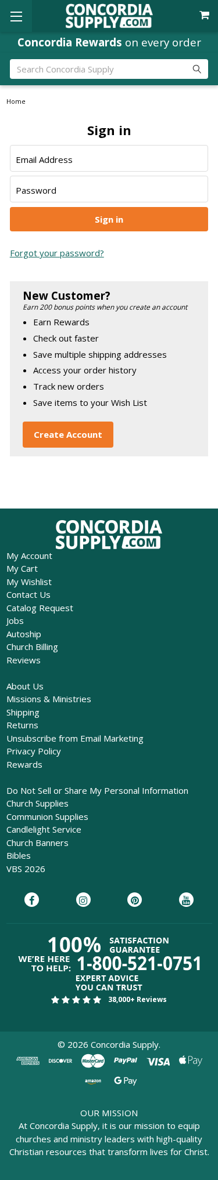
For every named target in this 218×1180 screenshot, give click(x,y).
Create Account (68, 434)
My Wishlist (29, 581)
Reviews (23, 660)
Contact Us (28, 594)
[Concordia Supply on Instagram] (83, 900)
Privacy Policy (33, 751)
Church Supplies (37, 803)
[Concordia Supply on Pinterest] (134, 900)
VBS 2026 (25, 868)
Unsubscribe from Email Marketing (75, 738)
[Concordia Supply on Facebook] (31, 900)
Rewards (24, 764)
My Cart (22, 568)
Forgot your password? (57, 253)
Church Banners (37, 842)
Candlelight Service (43, 829)
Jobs (15, 620)
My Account (29, 555)
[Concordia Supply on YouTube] (186, 900)
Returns (22, 725)
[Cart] (205, 15)
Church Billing (32, 646)
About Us (25, 686)
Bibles (18, 855)
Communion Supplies (47, 816)
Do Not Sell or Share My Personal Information (97, 790)
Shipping (23, 712)
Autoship (23, 634)
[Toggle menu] (16, 16)
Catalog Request (39, 607)
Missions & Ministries (48, 699)
